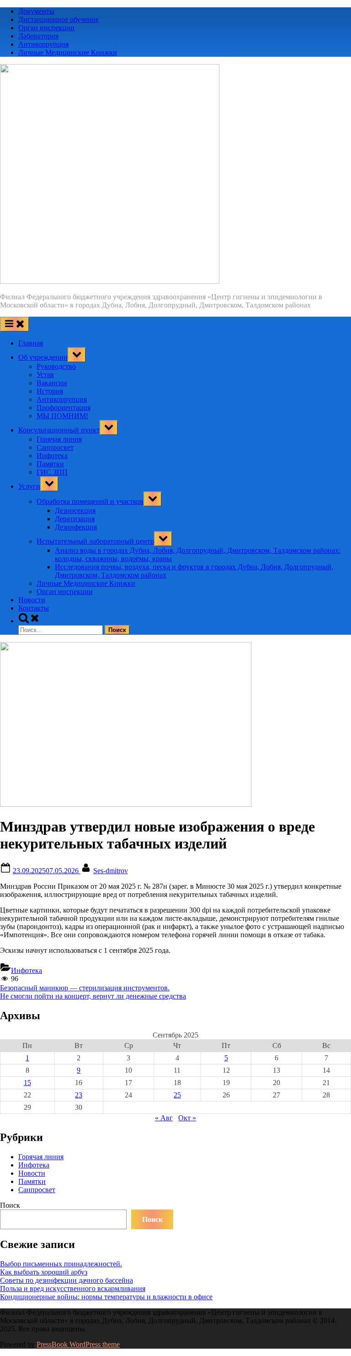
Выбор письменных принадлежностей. (61, 1264)
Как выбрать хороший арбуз (43, 1272)
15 (27, 1082)
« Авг (164, 1118)
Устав (45, 374)
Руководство (56, 366)
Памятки (50, 464)
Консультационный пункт (59, 430)
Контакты (33, 608)
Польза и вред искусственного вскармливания (72, 1288)
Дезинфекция (76, 527)
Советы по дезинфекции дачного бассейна (66, 1280)
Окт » (187, 1118)
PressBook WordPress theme (78, 1344)
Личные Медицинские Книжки (67, 52)
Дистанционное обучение (58, 19)
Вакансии (52, 383)
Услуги (29, 486)
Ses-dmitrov (110, 871)
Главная (30, 343)
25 (177, 1095)
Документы (36, 11)
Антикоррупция (43, 44)
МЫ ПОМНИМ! (62, 416)
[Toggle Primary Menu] (14, 324)
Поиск (10, 1205)
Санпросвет (55, 447)
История (50, 391)
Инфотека (52, 455)
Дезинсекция (75, 510)
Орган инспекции (46, 28)
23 (78, 1095)
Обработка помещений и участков (90, 501)
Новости (31, 600)
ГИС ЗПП (52, 472)
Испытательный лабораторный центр (95, 541)
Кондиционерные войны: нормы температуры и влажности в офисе (106, 1297)
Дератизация (75, 519)
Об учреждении (43, 357)
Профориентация (63, 407)
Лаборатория (38, 36)
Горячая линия (59, 439)
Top (329, 1334)
